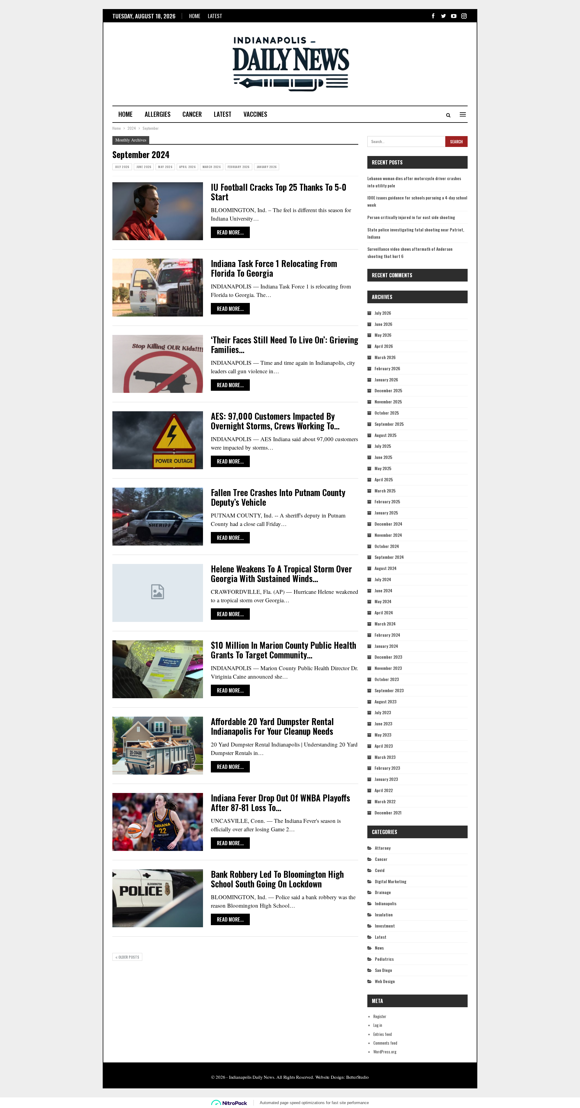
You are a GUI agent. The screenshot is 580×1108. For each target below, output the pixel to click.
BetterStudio (357, 1077)
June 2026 (144, 166)
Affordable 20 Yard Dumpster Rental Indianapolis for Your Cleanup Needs (272, 726)
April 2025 (384, 479)
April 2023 (384, 746)
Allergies (157, 114)
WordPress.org (384, 1052)
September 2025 (389, 424)
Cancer (192, 114)
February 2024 (387, 635)
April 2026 (187, 166)
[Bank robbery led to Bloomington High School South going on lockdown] (157, 898)
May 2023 (383, 734)
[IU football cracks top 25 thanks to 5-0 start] (157, 211)
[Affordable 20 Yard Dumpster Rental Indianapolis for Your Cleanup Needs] (157, 746)
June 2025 (383, 457)
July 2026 (122, 166)
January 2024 (386, 646)
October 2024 (387, 546)
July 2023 (383, 712)
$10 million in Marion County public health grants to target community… (283, 650)
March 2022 (385, 801)
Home (194, 16)
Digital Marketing (390, 881)
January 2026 (266, 166)
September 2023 (389, 690)
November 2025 (388, 401)
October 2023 (387, 679)
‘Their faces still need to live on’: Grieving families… (284, 344)
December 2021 (388, 812)
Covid (380, 870)
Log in (377, 1025)
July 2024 (383, 579)
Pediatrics (384, 959)
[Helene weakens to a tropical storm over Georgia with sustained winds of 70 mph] (157, 593)
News (379, 947)
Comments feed (385, 1043)
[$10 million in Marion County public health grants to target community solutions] (157, 669)
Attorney (383, 848)
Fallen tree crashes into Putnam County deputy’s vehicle (278, 497)
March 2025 (385, 490)
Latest (215, 16)
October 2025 (387, 412)
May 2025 (383, 468)
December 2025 (388, 390)
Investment (385, 925)
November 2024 (388, 535)
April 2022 (384, 790)
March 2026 (211, 166)
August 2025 (385, 435)
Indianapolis (385, 903)
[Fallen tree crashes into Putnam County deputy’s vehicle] (157, 517)
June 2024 (383, 590)
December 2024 (388, 524)
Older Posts (128, 957)
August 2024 (386, 568)
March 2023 (385, 757)
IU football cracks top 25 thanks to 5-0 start (278, 192)
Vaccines (255, 114)
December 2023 (388, 657)
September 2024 (389, 557)
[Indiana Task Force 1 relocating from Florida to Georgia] (157, 288)
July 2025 (383, 446)
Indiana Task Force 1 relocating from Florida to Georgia (274, 268)
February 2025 (387, 501)
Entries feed (382, 1034)
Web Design (385, 981)
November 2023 (388, 668)
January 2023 (386, 779)
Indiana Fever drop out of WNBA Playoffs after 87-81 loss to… (280, 802)
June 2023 (383, 723)
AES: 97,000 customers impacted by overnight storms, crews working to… (275, 421)
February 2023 (387, 768)
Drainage (383, 892)
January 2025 (386, 512)
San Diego (383, 970)
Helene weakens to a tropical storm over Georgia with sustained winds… (281, 573)
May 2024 (383, 601)
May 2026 (165, 166)
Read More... (230, 232)
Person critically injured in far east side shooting (411, 217)
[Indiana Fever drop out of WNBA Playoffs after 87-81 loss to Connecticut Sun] (157, 822)
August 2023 (385, 701)
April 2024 (384, 612)
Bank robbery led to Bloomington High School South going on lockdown (277, 879)
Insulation (384, 914)
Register (379, 1016)
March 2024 (385, 623)
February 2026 (238, 166)
